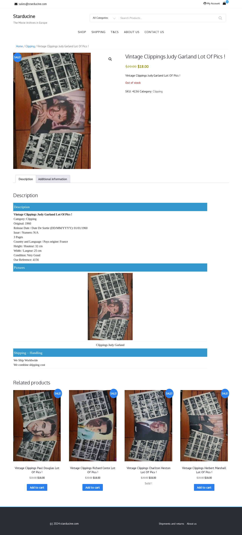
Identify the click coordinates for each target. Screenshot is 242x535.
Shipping (98, 32)
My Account (213, 3)
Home (19, 46)
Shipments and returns (171, 523)
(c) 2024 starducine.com (64, 523)
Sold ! (148, 483)
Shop (82, 32)
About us (132, 32)
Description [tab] (26, 179)
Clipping (30, 46)
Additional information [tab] (52, 179)
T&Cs (115, 32)
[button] (110, 59)
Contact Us (154, 32)
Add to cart (37, 487)
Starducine (24, 16)
